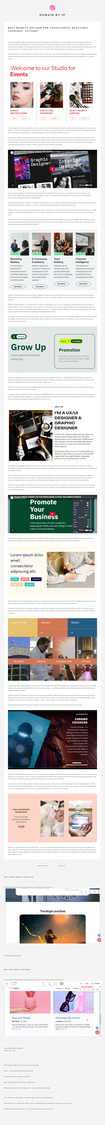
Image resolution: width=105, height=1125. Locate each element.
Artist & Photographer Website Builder (18, 1070)
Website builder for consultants (81, 47)
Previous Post (43, 865)
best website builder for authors (74, 49)
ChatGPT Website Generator (12, 955)
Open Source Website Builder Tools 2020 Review (21, 1065)
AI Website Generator (24, 877)
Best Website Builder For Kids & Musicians (19, 1082)
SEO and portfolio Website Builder (17, 1076)
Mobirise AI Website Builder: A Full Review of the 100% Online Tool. (29, 1109)
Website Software (22, 969)
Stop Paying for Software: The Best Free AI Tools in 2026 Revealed (28, 1097)
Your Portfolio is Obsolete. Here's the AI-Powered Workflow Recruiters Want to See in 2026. (38, 1103)
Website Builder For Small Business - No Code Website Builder (27, 1088)
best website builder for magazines (75, 56)
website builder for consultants (29, 132)
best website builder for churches (22, 42)
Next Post (62, 865)
